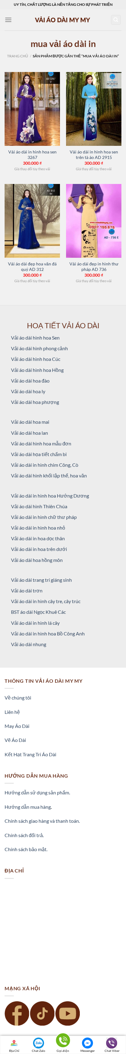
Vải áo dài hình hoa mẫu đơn (41, 443)
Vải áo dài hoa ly (28, 391)
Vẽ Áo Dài (15, 740)
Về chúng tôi (18, 697)
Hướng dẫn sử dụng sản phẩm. (37, 792)
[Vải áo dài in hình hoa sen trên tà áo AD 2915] (93, 109)
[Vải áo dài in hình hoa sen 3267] (32, 109)
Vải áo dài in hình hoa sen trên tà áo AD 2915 (94, 154)
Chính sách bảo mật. (26, 849)
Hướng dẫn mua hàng (28, 807)
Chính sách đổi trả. (24, 835)
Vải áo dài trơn (27, 590)
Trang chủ (17, 56)
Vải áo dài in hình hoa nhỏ (38, 528)
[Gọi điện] (63, 1041)
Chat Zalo (38, 1050)
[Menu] (8, 19)
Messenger (87, 1050)
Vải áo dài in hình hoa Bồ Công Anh (48, 633)
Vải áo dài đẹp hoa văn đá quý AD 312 (32, 266)
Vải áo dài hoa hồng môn (37, 560)
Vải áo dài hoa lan (29, 433)
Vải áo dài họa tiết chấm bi (39, 454)
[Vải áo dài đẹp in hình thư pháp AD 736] (93, 221)
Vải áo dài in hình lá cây (35, 623)
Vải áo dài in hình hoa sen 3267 (32, 154)
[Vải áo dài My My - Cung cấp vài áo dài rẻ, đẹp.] (63, 19)
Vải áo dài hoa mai (30, 422)
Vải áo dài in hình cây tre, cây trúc (45, 601)
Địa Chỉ (14, 1050)
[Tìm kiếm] (116, 20)
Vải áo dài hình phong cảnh (39, 348)
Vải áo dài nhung (28, 644)
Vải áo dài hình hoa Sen (35, 337)
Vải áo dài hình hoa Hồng (37, 370)
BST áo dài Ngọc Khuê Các (38, 612)
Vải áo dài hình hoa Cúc (35, 359)
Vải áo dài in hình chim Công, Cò (44, 465)
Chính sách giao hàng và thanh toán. (42, 821)
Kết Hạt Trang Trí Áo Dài (30, 754)
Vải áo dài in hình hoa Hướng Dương (50, 495)
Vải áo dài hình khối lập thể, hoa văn (49, 475)
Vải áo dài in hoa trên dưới (39, 549)
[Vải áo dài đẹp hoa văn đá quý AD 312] (32, 221)
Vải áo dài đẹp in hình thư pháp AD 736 (93, 266)
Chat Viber (112, 1050)
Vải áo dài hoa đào (30, 380)
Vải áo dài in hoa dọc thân (38, 538)
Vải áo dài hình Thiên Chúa (39, 506)
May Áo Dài (17, 726)
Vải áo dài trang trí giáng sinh (41, 580)
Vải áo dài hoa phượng (35, 402)
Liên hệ (12, 712)
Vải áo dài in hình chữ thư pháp (44, 517)
